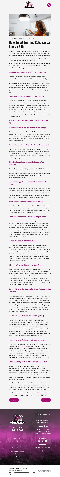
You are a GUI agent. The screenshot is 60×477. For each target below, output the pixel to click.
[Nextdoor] (46, 441)
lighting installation (26, 346)
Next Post (46, 400)
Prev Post (14, 400)
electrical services (36, 383)
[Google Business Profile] (39, 441)
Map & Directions (42, 422)
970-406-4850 (17, 430)
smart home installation (23, 221)
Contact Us (17, 456)
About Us (17, 444)
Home (17, 441)
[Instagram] (42, 441)
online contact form (27, 66)
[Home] (29, 5)
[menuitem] (11, 473)
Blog (17, 459)
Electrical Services (17, 448)
